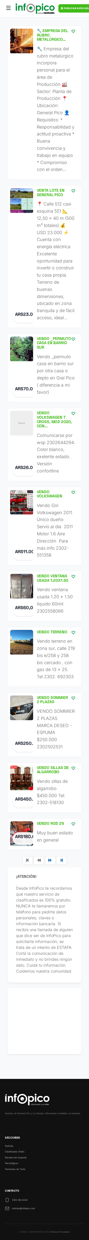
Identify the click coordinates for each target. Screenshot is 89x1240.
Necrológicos (11, 1163)
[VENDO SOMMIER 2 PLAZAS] (44, 725)
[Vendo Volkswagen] (44, 526)
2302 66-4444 (20, 1200)
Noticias (9, 1146)
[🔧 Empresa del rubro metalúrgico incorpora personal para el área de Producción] (44, 102)
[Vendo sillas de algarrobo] (44, 787)
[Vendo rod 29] (44, 834)
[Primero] (27, 860)
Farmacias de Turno (15, 1169)
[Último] (61, 860)
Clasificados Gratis (14, 1151)
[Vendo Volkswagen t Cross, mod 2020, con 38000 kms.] (44, 444)
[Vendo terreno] (44, 657)
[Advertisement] (44, 1021)
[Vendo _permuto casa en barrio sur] (44, 368)
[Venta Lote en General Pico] (44, 257)
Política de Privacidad (59, 1232)
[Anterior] (39, 860)
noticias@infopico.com (23, 1208)
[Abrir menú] (8, 8)
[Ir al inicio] (35, 8)
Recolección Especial (15, 1157)
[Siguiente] (50, 860)
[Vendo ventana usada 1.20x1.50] (44, 596)
